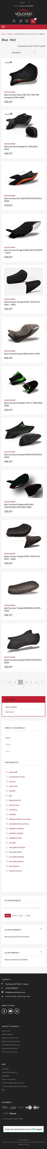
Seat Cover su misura (10, 1052)
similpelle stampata (16, 833)
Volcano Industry (15, 871)
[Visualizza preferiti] (26, 21)
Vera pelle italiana (15, 852)
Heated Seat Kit (15, 800)
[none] (23, 2)
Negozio (10, 34)
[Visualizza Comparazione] (20, 21)
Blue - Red (34, 34)
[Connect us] (4, 1011)
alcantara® (13, 772)
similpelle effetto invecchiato (20, 819)
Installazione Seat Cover (11, 1045)
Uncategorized (9, 92)
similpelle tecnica (15, 838)
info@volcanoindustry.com (15, 992)
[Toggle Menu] (3, 27)
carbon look (13, 786)
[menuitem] (23, 2)
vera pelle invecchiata (17, 847)
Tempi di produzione (9, 1072)
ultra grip (12, 843)
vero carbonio (14, 866)
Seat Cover (9, 712)
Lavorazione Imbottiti (10, 1048)
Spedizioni (5, 1076)
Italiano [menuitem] (22, 2)
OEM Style (13, 810)
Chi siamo (5, 1069)
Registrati (29, 6)
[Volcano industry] (23, 15)
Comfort (12, 791)
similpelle (12, 814)
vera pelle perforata (16, 861)
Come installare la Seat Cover (13, 1083)
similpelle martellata (16, 828)
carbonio (12, 781)
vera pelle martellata (16, 857)
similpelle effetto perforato (19, 824)
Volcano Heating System (11, 1041)
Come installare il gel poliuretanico (14, 1086)
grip (10, 796)
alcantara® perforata (17, 777)
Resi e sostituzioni (8, 1079)
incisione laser (14, 805)
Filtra (8, 915)
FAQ (3, 1090)
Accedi (22, 6)
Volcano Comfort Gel (9, 1038)
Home (3, 34)
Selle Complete (11, 707)
